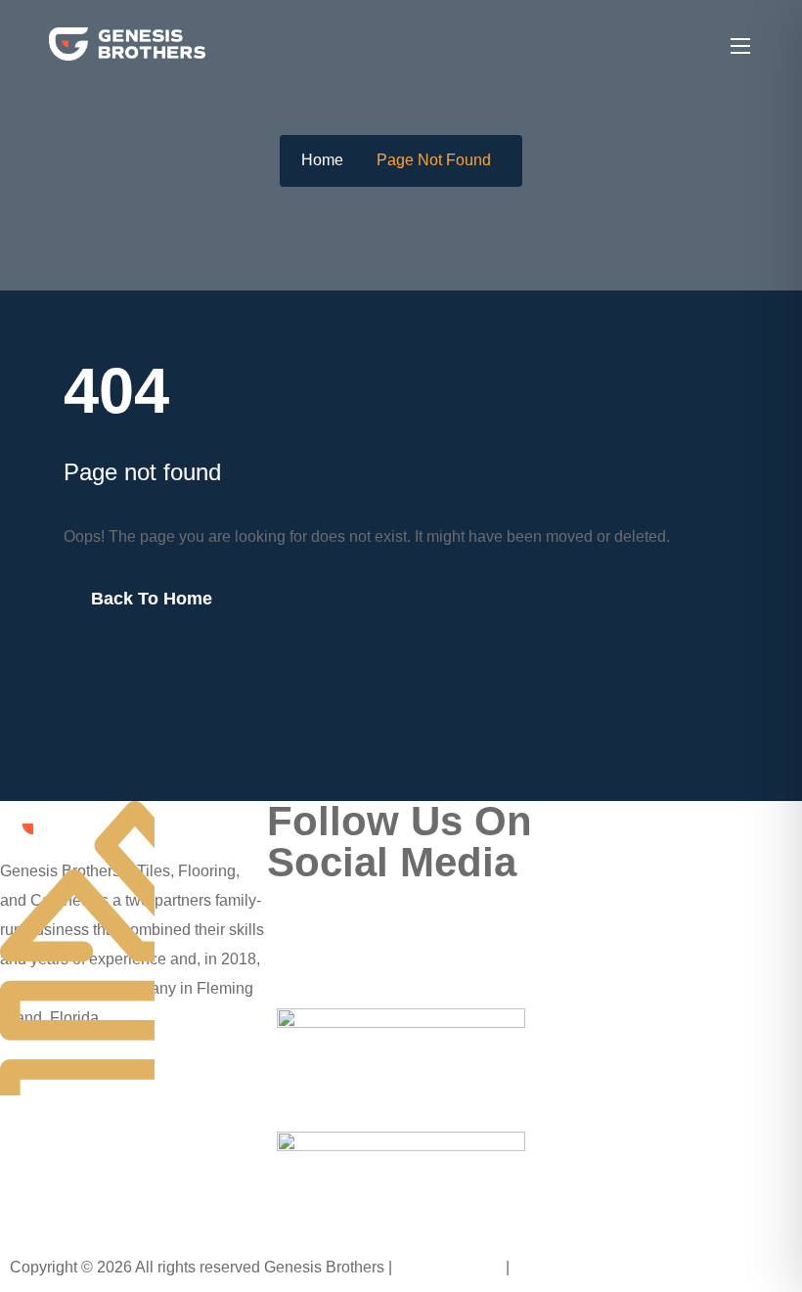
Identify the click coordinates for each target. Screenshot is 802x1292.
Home (322, 160)
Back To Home (151, 598)
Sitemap (543, 1267)
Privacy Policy (451, 1267)
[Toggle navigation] (738, 45)
